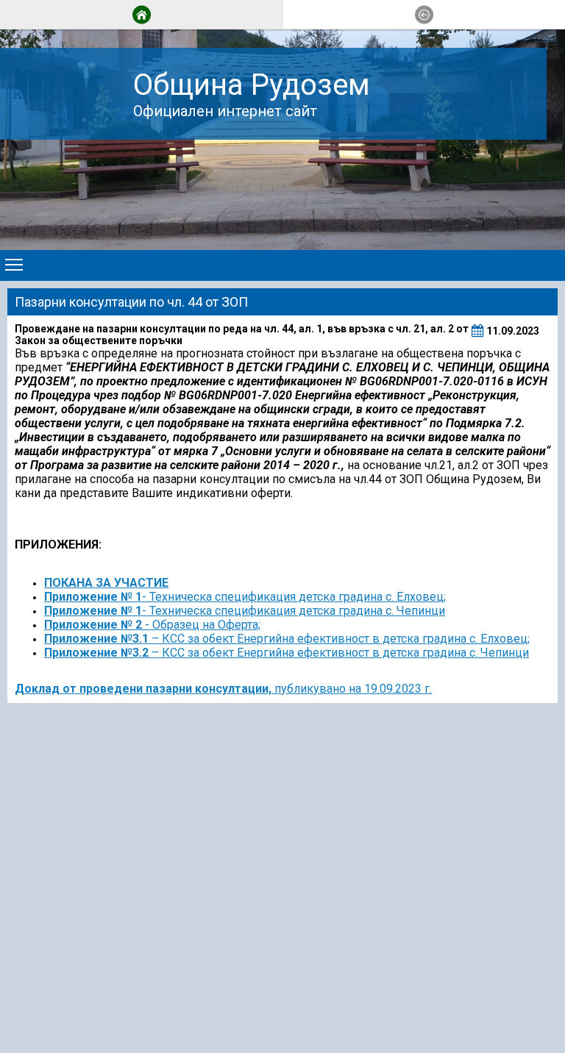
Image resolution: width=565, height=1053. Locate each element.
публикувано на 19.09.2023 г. (351, 689)
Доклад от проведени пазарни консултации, (143, 689)
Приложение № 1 (93, 597)
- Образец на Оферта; (152, 625)
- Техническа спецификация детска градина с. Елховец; (294, 597)
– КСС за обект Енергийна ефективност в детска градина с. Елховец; (287, 639)
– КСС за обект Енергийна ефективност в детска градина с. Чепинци (286, 653)
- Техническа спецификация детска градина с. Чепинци (244, 611)
